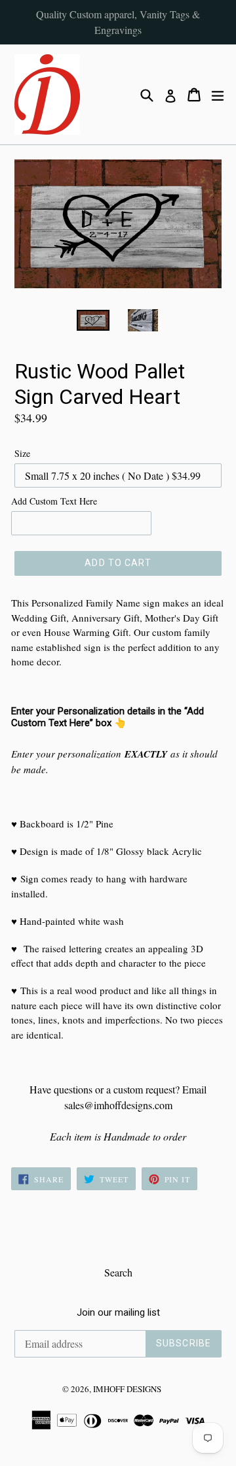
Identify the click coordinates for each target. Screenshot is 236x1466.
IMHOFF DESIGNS (127, 1389)
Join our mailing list (118, 1312)
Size (22, 453)
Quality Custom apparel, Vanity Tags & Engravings (118, 22)
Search (118, 1272)
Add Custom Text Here (54, 501)
